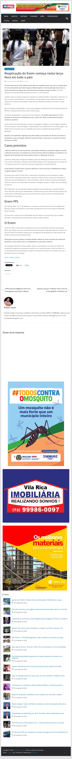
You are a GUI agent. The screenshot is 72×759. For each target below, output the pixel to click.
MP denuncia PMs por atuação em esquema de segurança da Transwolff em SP (40, 732)
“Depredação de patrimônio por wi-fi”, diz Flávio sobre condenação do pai (38, 713)
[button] (8, 6)
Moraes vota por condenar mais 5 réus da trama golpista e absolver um (52, 290)
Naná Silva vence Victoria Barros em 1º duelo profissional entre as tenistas (38, 723)
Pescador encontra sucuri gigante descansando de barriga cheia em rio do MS (39, 609)
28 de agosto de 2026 (20, 716)
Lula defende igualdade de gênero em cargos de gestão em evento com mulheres (37, 657)
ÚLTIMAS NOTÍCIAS (9, 69)
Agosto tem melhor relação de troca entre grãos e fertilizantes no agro (37, 600)
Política (15, 21)
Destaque (23, 16)
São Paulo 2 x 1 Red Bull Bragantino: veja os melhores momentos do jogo (37, 637)
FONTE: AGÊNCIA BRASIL (12, 257)
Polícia (6, 21)
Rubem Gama (24, 81)
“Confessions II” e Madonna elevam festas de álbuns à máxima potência (37, 685)
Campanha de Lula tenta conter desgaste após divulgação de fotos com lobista (40, 619)
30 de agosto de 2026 (20, 603)
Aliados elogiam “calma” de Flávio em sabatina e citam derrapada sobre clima (39, 704)
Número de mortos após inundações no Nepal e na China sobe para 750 (37, 628)
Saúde (23, 21)
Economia (33, 16)
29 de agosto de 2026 (20, 640)
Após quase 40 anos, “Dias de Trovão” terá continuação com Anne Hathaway (39, 647)
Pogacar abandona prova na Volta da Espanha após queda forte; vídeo (37, 666)
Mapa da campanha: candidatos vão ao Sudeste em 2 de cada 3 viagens (37, 694)
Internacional (52, 16)
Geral (42, 16)
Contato (14, 16)
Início (6, 16)
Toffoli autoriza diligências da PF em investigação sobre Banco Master (17, 290)
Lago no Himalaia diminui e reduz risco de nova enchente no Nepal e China (38, 676)
